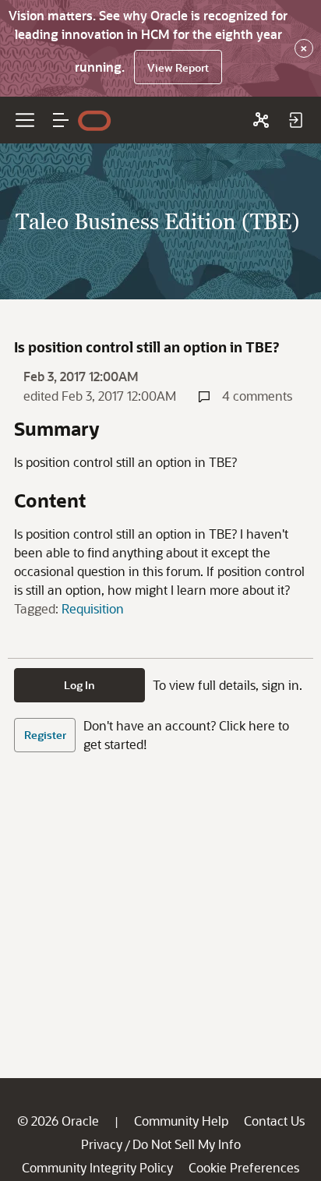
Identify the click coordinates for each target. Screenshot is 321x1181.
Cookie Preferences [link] (244, 1167)
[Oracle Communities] (261, 120)
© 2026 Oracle (58, 1120)
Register (45, 734)
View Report (178, 67)
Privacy (101, 1144)
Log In (79, 684)
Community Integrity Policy (97, 1167)
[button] (61, 120)
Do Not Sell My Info (186, 1144)
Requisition (93, 608)
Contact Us (274, 1120)
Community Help (181, 1120)
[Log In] (295, 120)
